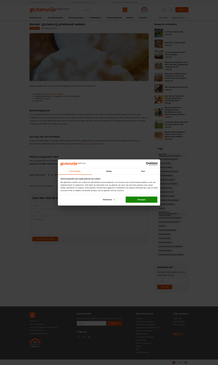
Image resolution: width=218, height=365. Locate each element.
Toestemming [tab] (74, 171)
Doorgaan (141, 200)
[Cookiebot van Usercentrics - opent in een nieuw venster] (148, 163)
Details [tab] (109, 171)
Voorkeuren (107, 200)
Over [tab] (143, 171)
